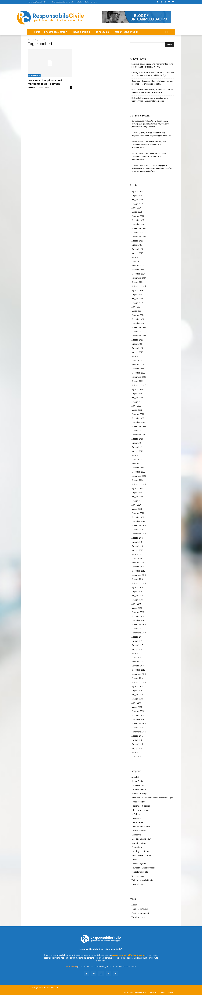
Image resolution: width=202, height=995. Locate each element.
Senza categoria (139, 863)
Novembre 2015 (139, 723)
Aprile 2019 (136, 554)
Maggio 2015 (137, 748)
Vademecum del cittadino (143, 880)
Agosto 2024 (137, 290)
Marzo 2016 (137, 707)
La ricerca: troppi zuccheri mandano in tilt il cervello (45, 82)
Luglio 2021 (137, 443)
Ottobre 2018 (137, 579)
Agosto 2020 (137, 488)
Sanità (134, 859)
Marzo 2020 (137, 509)
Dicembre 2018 (138, 570)
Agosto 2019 (137, 537)
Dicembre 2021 (138, 422)
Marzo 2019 (137, 558)
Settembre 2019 (139, 533)
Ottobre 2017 (137, 628)
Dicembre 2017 (138, 620)
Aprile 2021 (136, 455)
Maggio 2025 (137, 253)
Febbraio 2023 (138, 364)
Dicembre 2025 (138, 224)
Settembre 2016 (139, 682)
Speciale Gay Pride (140, 872)
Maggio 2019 (137, 550)
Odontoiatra (137, 847)
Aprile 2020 (136, 504)
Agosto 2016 (137, 686)
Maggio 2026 (137, 203)
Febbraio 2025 (138, 265)
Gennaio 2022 (138, 418)
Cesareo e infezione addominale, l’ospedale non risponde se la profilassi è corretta (152, 82)
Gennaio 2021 (138, 467)
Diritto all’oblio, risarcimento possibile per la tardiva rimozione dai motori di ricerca (150, 99)
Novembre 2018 (139, 575)
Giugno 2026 (137, 199)
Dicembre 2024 (138, 273)
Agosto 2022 (137, 389)
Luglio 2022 (137, 393)
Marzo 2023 (137, 360)
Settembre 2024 (139, 286)
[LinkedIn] (93, 973)
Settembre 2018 (139, 583)
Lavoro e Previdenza (141, 826)
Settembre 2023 (139, 335)
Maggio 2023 (137, 352)
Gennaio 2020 (138, 517)
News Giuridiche (139, 843)
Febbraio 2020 (138, 513)
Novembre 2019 (139, 525)
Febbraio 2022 (138, 414)
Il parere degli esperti (141, 806)
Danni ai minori (138, 785)
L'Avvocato (136, 818)
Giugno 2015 (137, 744)
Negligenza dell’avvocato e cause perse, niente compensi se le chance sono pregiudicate (152, 168)
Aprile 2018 (136, 604)
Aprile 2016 (136, 703)
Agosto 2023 (137, 339)
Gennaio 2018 (138, 616)
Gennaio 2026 (138, 220)
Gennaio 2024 (138, 319)
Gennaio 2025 (138, 269)
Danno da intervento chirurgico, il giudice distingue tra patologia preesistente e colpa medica (150, 124)
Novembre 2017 (139, 624)
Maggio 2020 (137, 500)
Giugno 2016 (137, 694)
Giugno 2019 (137, 546)
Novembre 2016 (139, 674)
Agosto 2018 (137, 587)
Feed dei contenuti (140, 909)
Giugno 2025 (137, 249)
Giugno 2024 (137, 298)
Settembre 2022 (139, 385)
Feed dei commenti (140, 913)
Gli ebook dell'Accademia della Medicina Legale (152, 797)
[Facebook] (157, 2)
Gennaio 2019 (138, 566)
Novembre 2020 (139, 476)
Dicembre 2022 (138, 372)
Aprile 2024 (136, 306)
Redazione (32, 87)
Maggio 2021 (137, 451)
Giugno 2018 (137, 595)
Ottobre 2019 (137, 529)
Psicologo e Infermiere (142, 851)
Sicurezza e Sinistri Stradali (143, 867)
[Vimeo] (169, 2)
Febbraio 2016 (138, 711)
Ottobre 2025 (137, 232)
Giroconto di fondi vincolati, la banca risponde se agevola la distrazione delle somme (152, 91)
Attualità (135, 777)
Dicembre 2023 (138, 323)
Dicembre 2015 (138, 719)
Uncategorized (138, 876)
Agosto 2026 (137, 191)
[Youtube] (172, 2)
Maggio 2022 (137, 401)
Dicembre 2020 (138, 471)
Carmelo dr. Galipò (140, 121)
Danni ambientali (139, 789)
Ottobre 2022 (137, 381)
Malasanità (136, 834)
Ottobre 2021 (137, 430)
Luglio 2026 (137, 195)
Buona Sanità (34, 76)
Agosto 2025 (137, 240)
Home (30, 39)
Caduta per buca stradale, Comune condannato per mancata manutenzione (149, 144)
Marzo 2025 (137, 261)
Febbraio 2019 (138, 562)
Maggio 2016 (137, 698)
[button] (166, 32)
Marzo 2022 (137, 410)
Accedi (134, 904)
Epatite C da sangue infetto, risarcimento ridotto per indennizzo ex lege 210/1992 (152, 65)
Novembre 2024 (139, 278)
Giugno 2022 (137, 397)
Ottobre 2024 (137, 282)
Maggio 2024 (137, 302)
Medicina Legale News (142, 839)
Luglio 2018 (137, 591)
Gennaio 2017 (138, 665)
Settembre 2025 (139, 236)
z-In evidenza (137, 884)
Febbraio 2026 (138, 216)
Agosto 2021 (137, 438)
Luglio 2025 (137, 245)
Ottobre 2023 (137, 331)
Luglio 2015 (137, 740)
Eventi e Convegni (139, 793)
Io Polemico (137, 814)
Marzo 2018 (137, 608)
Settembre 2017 (139, 632)
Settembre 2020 (139, 484)
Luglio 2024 (137, 294)
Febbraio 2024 (138, 315)
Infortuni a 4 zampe (140, 810)
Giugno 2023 (137, 348)
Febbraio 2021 (138, 463)
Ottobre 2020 (137, 480)
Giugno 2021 (137, 447)
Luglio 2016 (137, 690)
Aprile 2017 (136, 653)
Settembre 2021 (139, 434)
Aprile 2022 (136, 405)
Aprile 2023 (136, 356)
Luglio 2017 (137, 641)
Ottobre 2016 (137, 678)
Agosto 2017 (137, 637)
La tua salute (137, 822)
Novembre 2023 (139, 327)
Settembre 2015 (139, 731)
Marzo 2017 (137, 657)
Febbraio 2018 (138, 612)
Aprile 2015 (136, 752)
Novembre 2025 (139, 228)
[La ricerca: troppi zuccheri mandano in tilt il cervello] (50, 63)
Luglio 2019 (137, 542)
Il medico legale (138, 801)
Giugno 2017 (137, 645)
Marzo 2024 (137, 311)
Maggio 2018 (137, 599)
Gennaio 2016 (138, 715)
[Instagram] (161, 2)
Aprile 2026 (136, 207)
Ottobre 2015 (137, 727)
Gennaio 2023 (138, 368)
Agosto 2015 (137, 736)
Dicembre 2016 (138, 670)
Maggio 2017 (137, 649)
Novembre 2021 (139, 426)
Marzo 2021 (137, 459)
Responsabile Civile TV (141, 855)
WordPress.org (138, 917)
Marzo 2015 (137, 756)
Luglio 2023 (137, 344)
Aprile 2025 (136, 257)
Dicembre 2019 (138, 521)
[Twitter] (165, 2)
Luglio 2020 (137, 492)
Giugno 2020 (137, 496)
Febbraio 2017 (138, 661)
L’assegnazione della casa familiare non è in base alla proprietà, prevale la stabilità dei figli (153, 73)
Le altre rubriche (139, 830)
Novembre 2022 (139, 377)
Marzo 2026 (137, 212)
